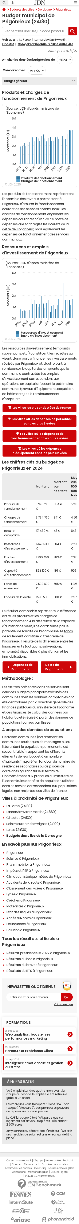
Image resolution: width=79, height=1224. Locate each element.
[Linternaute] (21, 1202)
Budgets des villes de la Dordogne (34, 835)
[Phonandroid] (58, 1219)
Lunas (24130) (17, 829)
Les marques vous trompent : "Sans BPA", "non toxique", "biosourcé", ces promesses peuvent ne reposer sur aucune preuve (37, 1108)
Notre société (53, 1160)
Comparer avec (13, 70)
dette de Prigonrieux (17, 229)
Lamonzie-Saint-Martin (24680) (31, 811)
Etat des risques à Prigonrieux (29, 912)
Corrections (19, 1172)
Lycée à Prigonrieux (21, 894)
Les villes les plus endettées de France (41, 407)
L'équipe (38, 1160)
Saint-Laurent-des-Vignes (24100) (33, 823)
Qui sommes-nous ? (18, 1160)
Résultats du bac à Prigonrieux (29, 959)
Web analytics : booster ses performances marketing (27, 1035)
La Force (25, 39)
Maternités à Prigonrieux (25, 906)
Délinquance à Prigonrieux (26, 924)
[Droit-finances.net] (58, 1202)
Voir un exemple (63, 1004)
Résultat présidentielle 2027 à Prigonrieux (38, 953)
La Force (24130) (19, 805)
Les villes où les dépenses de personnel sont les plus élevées (42, 421)
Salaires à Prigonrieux (22, 858)
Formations (18, 1022)
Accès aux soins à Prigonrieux (28, 918)
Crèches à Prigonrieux (23, 900)
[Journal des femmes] (21, 1194)
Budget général (15, 80)
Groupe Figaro (59, 1172)
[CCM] (58, 1194)
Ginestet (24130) (19, 817)
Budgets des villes (22, 9)
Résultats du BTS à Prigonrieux (29, 970)
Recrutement (31, 1164)
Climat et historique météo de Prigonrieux (38, 876)
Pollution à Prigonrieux (23, 930)
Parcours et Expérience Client (29, 1049)
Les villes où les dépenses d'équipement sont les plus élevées (39, 450)
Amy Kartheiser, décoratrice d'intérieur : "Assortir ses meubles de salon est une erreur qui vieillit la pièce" (39, 1134)
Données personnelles (55, 1164)
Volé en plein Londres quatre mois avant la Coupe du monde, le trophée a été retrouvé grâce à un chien (36, 1094)
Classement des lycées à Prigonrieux (34, 888)
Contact (17, 1164)
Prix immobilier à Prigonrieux (28, 864)
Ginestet (8, 44)
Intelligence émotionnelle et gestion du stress (34, 1063)
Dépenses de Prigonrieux (22, 667)
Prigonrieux (63, 9)
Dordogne (45, 9)
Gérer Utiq (40, 1168)
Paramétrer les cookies (18, 1168)
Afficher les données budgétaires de (28, 59)
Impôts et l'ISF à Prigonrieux (27, 870)
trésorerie (51, 636)
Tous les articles (57, 1168)
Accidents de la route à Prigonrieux (33, 882)
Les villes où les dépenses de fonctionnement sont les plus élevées (39, 436)
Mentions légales (38, 1172)
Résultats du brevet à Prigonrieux (32, 964)
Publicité (68, 1160)
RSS (71, 1168)
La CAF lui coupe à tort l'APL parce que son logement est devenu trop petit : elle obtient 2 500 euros (36, 1121)
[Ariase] (21, 1219)
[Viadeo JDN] (58, 1210)
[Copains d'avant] (21, 1210)
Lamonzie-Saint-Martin (51, 39)
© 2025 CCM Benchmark (39, 1175)
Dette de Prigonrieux (54, 667)
